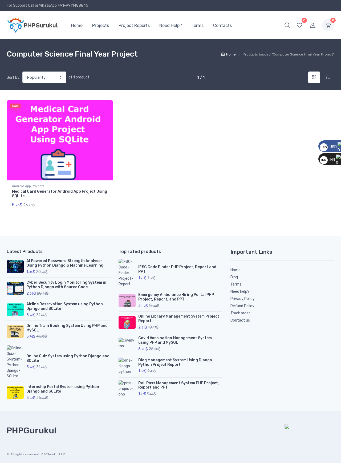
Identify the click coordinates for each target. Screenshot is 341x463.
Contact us (240, 320)
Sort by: (13, 77)
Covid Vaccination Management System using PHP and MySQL (175, 340)
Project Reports (134, 25)
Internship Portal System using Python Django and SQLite (62, 389)
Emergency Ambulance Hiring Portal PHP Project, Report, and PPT (176, 297)
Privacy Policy (242, 298)
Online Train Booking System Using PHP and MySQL (67, 328)
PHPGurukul (31, 430)
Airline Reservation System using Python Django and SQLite (64, 306)
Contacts (222, 25)
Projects (100, 25)
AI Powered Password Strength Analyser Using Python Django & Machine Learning (64, 263)
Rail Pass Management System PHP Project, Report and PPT (178, 385)
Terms (198, 25)
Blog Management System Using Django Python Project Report (175, 362)
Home (77, 25)
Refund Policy (242, 306)
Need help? (239, 291)
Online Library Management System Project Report (178, 318)
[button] (287, 25)
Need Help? (170, 25)
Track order (240, 313)
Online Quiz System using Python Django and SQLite (67, 358)
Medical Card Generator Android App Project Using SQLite (59, 193)
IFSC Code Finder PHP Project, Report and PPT (177, 269)
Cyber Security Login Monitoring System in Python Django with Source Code (66, 284)
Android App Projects (28, 186)
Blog (234, 277)
